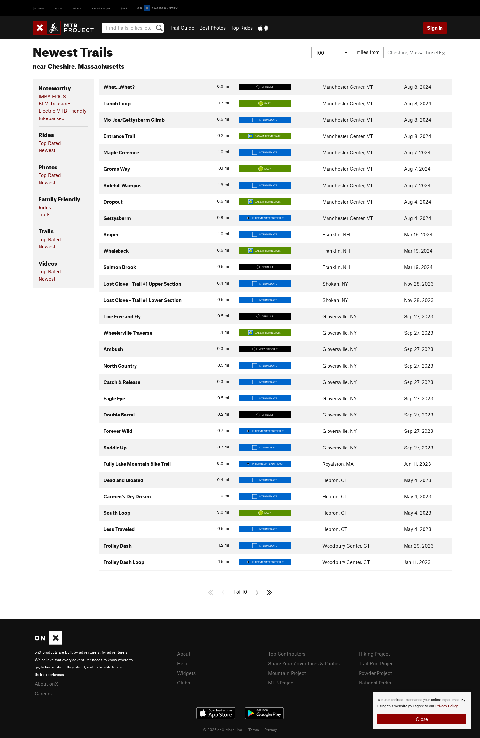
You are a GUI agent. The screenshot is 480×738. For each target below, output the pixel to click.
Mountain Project (287, 673)
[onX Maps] (48, 643)
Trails (44, 214)
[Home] (66, 28)
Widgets (186, 673)
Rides (45, 207)
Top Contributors (286, 654)
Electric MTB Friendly (62, 111)
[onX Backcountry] (158, 8)
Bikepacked (52, 118)
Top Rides (242, 28)
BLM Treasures (55, 103)
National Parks (375, 682)
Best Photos (213, 28)
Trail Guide (182, 28)
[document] (421, 710)
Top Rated (50, 143)
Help (182, 663)
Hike (77, 8)
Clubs (183, 682)
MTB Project (281, 682)
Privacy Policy (446, 706)
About (183, 654)
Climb (39, 8)
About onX (46, 684)
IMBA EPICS (52, 96)
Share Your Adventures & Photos (304, 663)
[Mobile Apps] (263, 28)
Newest (47, 150)
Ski (124, 8)
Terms (253, 729)
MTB (59, 8)
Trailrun (101, 8)
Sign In (435, 28)
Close (422, 719)
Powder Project (375, 673)
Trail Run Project (377, 663)
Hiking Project (374, 654)
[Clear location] (443, 52)
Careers (43, 693)
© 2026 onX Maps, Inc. (223, 729)
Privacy (270, 729)
